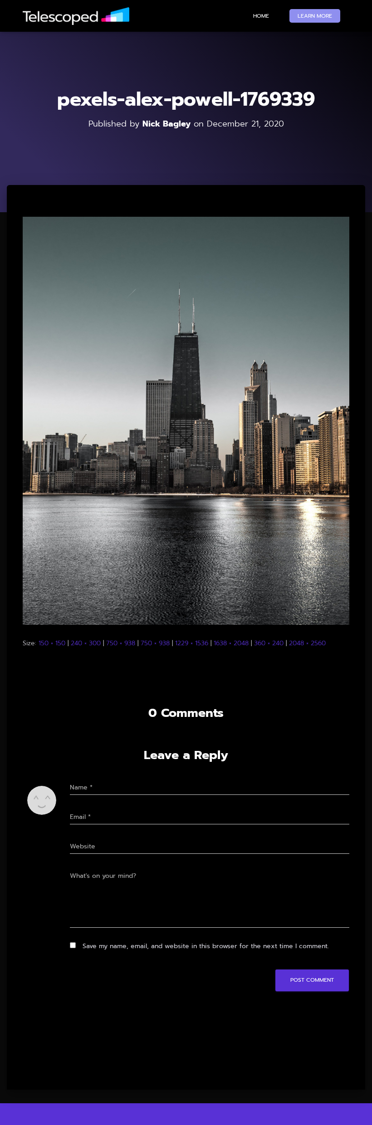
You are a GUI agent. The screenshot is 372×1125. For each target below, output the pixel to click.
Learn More (315, 16)
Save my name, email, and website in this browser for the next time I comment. (206, 946)
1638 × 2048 (231, 643)
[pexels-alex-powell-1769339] (186, 420)
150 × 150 (52, 643)
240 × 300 (86, 643)
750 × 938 (120, 643)
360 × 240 (269, 643)
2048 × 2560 (307, 643)
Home (261, 16)
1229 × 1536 (191, 643)
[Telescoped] (76, 16)
